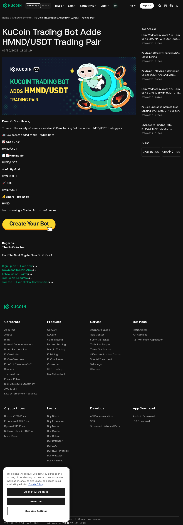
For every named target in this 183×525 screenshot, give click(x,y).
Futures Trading (56, 344)
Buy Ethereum (55, 420)
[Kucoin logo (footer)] (17, 306)
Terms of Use (12, 373)
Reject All (36, 501)
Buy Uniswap (54, 455)
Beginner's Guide (100, 329)
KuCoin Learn (55, 358)
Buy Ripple (53, 430)
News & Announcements (18, 344)
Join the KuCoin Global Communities (25, 281)
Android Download (144, 415)
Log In (131, 5)
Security (9, 368)
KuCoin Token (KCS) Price (19, 430)
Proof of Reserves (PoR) (18, 363)
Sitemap (95, 368)
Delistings (96, 363)
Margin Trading (56, 348)
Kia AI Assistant (56, 373)
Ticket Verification (101, 348)
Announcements (21, 17)
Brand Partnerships (15, 348)
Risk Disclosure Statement (19, 383)
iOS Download (141, 420)
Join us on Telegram (15, 277)
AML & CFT (10, 388)
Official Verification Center (105, 353)
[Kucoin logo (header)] (12, 5)
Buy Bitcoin (53, 415)
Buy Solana (53, 435)
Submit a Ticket (99, 339)
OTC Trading (54, 368)
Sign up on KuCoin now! (17, 265)
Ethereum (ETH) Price (16, 420)
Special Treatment (101, 358)
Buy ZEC (52, 445)
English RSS (150, 152)
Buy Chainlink (55, 460)
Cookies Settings (36, 511)
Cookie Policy (35, 484)
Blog (7, 339)
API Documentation (101, 415)
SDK (92, 420)
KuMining (52, 353)
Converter (53, 363)
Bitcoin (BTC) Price (15, 415)
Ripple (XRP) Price (14, 425)
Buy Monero (54, 425)
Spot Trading (55, 339)
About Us (9, 329)
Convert (52, 329)
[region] (36, 494)
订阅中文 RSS (170, 152)
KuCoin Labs (11, 353)
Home (5, 17)
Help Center (97, 334)
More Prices (11, 435)
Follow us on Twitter (15, 273)
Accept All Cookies (36, 491)
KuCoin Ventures (14, 358)
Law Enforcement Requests (20, 393)
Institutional (140, 329)
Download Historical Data (105, 425)
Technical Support (101, 344)
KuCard (51, 334)
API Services (140, 334)
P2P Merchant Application (148, 339)
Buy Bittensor (55, 440)
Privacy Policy (12, 378)
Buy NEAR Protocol (58, 450)
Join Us (8, 334)
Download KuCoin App (17, 269)
